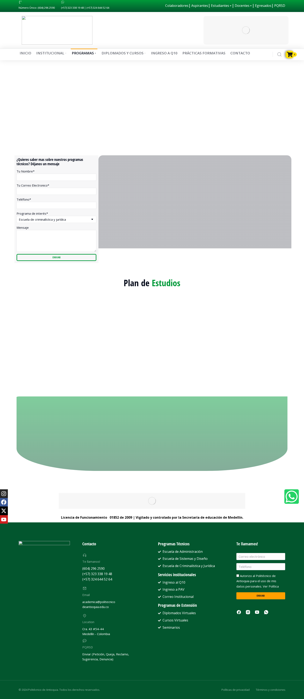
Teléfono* (24, 199)
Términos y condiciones (270, 690)
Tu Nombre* (26, 171)
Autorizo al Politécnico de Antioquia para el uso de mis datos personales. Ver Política (257, 581)
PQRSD (87, 647)
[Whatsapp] (291, 496)
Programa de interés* (32, 213)
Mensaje (23, 227)
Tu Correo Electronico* (33, 185)
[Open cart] (288, 54)
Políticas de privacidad (235, 690)
